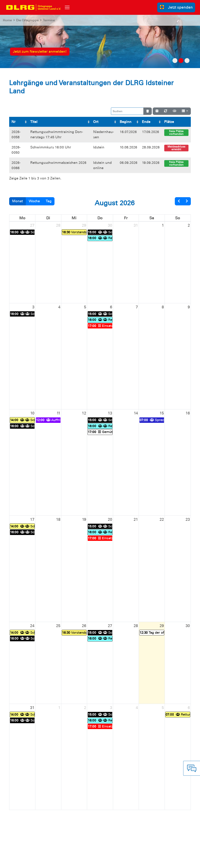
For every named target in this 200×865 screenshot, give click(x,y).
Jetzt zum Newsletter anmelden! (40, 51)
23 (188, 519)
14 (136, 413)
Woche (34, 201)
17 (32, 519)
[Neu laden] (165, 111)
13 (110, 413)
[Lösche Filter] (147, 111)
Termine (49, 20)
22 (162, 519)
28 (58, 225)
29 (84, 225)
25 (58, 625)
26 (84, 625)
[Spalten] (185, 111)
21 (136, 519)
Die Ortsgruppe (27, 20)
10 (32, 413)
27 (32, 225)
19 (84, 519)
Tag (49, 201)
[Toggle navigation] (67, 7)
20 (110, 519)
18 (58, 519)
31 (136, 225)
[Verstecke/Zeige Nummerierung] (157, 111)
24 (32, 625)
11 (58, 413)
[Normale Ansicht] (174, 111)
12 (84, 413)
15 (162, 413)
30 (110, 225)
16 (188, 413)
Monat (17, 201)
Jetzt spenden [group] (180, 7)
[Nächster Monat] (187, 201)
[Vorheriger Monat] (179, 201)
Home (7, 20)
